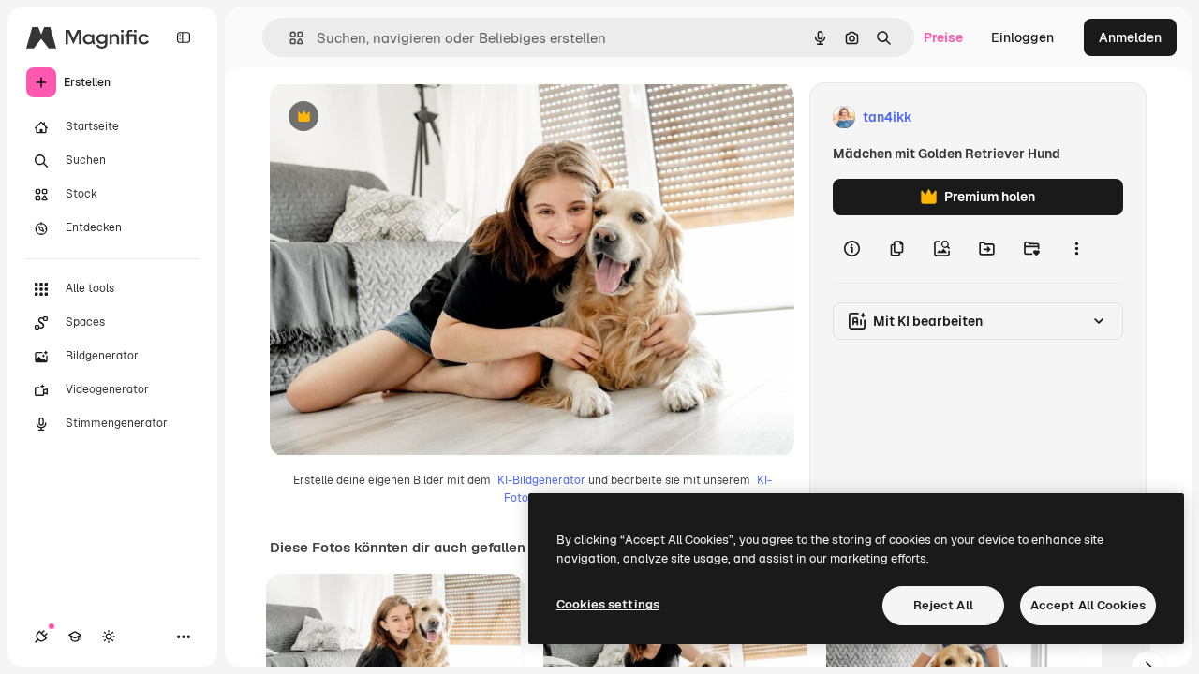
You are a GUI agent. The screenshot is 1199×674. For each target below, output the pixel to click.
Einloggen (1022, 37)
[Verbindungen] (41, 637)
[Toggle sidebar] (184, 37)
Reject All (943, 605)
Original (389, 117)
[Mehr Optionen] (1076, 249)
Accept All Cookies (1088, 605)
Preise (943, 37)
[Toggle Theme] (109, 637)
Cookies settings (607, 604)
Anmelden (1130, 37)
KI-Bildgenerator (541, 480)
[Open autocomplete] (289, 38)
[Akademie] (75, 637)
